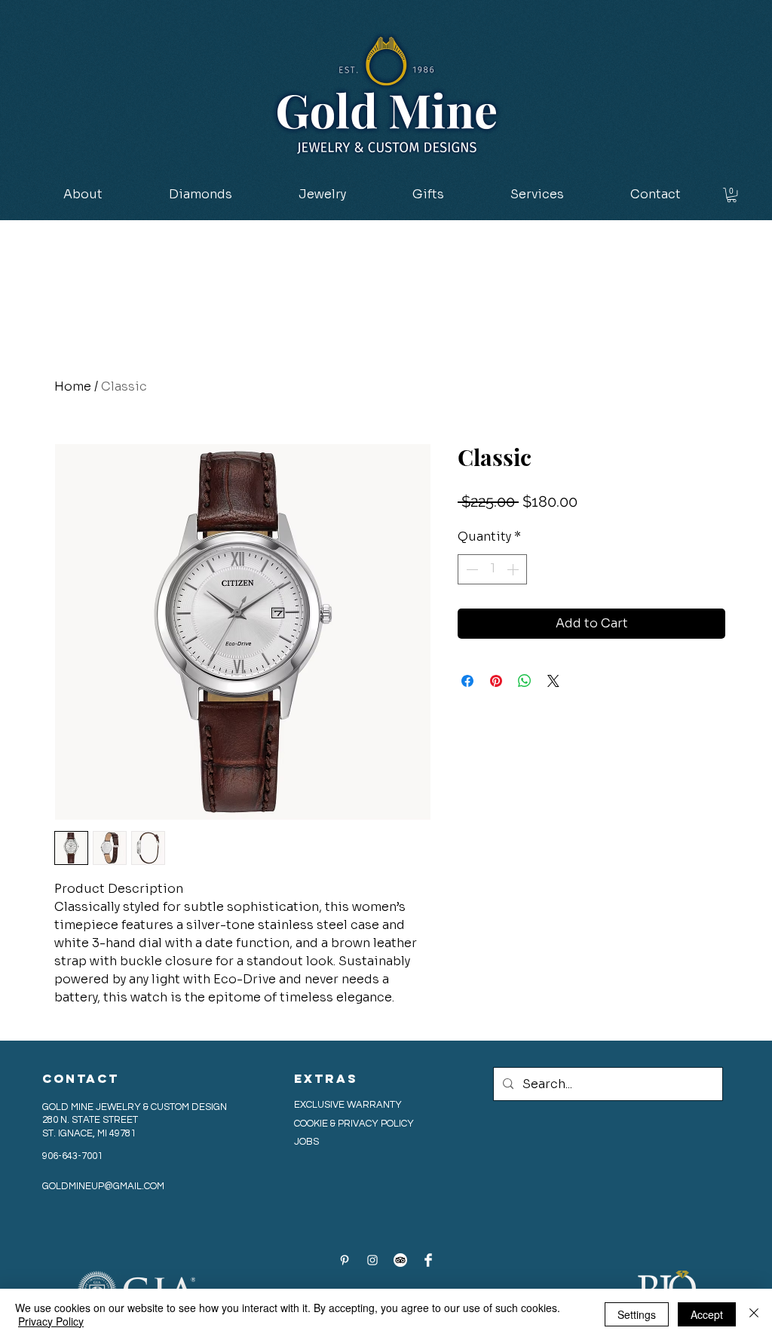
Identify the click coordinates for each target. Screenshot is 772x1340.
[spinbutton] (492, 569)
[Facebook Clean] (428, 1260)
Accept (707, 1314)
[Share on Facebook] (467, 681)
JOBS (306, 1141)
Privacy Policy (51, 1321)
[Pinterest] (344, 1260)
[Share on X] (553, 681)
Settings (636, 1314)
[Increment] (514, 569)
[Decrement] (470, 569)
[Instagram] (372, 1260)
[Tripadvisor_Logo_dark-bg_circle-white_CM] (400, 1260)
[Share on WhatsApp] (525, 681)
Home (72, 386)
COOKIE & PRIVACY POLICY (355, 1123)
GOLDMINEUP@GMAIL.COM (103, 1186)
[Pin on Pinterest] (496, 681)
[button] (200, 194)
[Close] (754, 1314)
